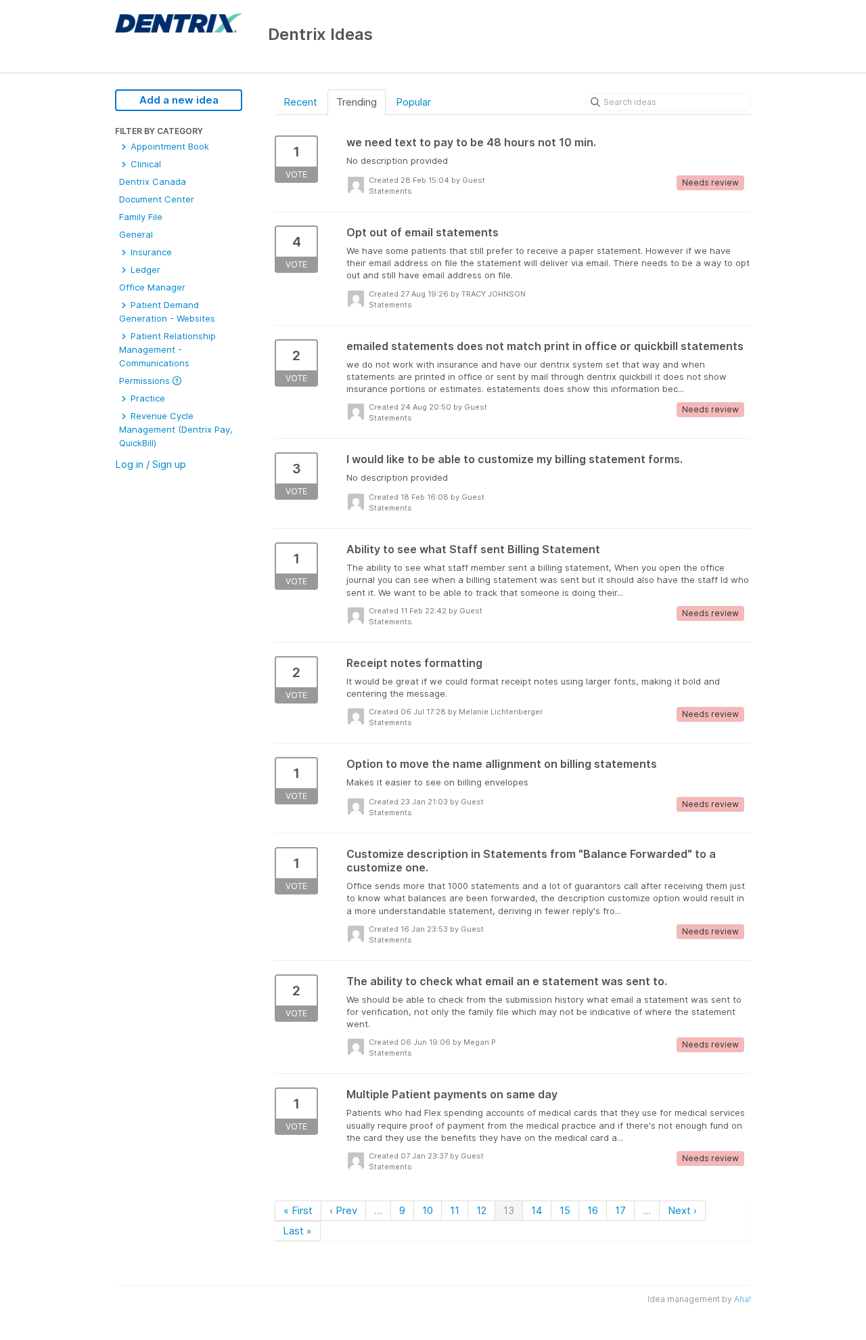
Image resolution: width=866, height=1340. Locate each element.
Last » (297, 1230)
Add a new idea (179, 99)
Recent (300, 101)
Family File (140, 216)
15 (565, 1210)
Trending (356, 101)
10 (427, 1210)
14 (537, 1210)
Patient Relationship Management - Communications (167, 349)
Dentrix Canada (152, 181)
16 (592, 1210)
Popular (413, 101)
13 (508, 1210)
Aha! (742, 1299)
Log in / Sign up (150, 464)
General (136, 234)
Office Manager (152, 287)
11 (454, 1210)
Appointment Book (168, 146)
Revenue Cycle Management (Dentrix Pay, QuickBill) (176, 429)
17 (620, 1210)
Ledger (144, 269)
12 (481, 1210)
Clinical (144, 163)
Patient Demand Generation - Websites (167, 311)
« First (298, 1210)
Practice (146, 398)
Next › (682, 1210)
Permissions (146, 380)
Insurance (150, 251)
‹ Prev (343, 1210)
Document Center (156, 199)
